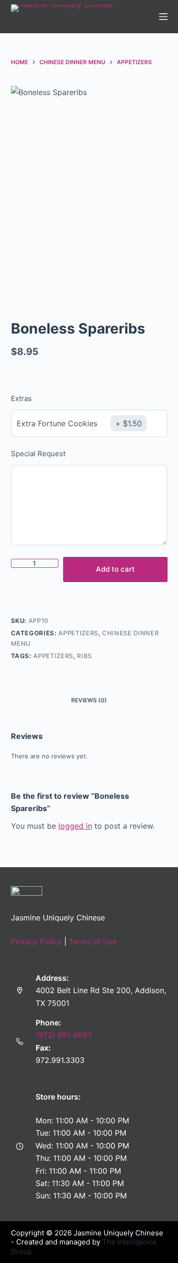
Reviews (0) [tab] (89, 700)
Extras (21, 398)
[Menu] (163, 16)
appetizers (53, 656)
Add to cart (115, 569)
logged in (75, 826)
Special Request (38, 453)
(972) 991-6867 (64, 1035)
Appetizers (78, 633)
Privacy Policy (36, 941)
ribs (84, 656)
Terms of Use (93, 941)
